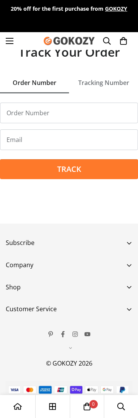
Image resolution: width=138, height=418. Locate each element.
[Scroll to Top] (124, 377)
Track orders (24, 324)
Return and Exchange (36, 337)
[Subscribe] (123, 293)
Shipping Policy (27, 376)
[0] (87, 406)
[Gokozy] (69, 41)
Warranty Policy (28, 350)
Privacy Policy (25, 363)
